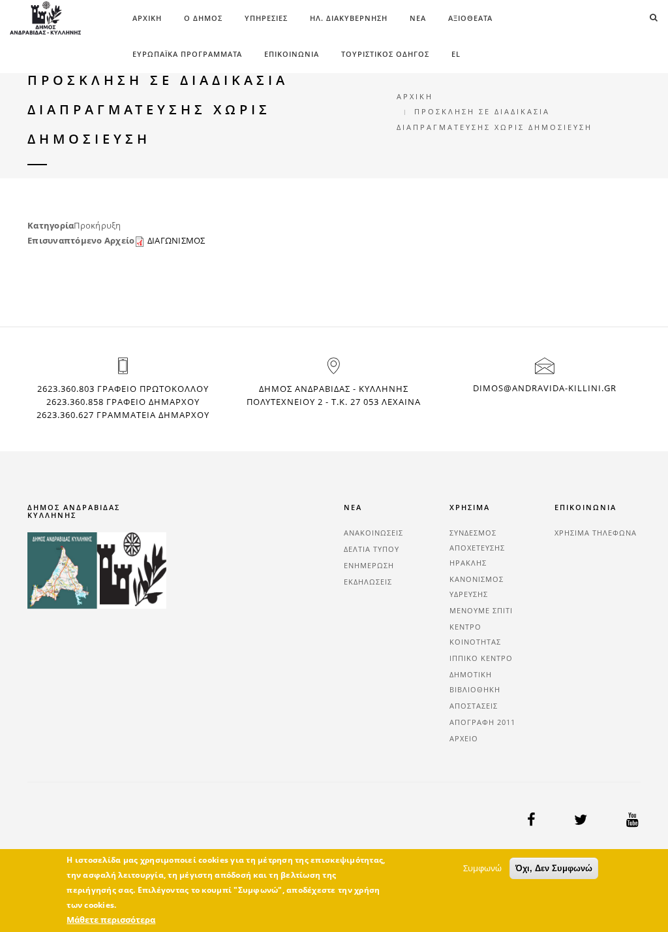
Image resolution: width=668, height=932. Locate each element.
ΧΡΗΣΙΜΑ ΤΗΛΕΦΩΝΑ (595, 533)
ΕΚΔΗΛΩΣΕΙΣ (368, 582)
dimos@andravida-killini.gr (544, 388)
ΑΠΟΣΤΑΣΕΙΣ (473, 706)
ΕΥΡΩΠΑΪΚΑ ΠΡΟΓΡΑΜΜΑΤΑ (187, 54)
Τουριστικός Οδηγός (385, 54)
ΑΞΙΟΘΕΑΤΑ (470, 18)
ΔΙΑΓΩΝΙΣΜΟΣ (176, 240)
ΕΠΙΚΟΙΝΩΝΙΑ (291, 54)
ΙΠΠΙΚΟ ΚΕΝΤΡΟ (481, 658)
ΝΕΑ (418, 18)
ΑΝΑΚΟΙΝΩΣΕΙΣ (373, 533)
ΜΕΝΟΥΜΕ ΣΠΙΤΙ (481, 610)
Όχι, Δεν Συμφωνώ (553, 868)
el (456, 54)
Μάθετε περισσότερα (111, 919)
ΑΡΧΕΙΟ (463, 738)
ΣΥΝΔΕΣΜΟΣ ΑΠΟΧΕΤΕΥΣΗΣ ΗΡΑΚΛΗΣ (477, 548)
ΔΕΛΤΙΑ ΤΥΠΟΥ (371, 549)
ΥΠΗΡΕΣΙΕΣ (266, 18)
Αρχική (147, 18)
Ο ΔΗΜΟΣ (203, 18)
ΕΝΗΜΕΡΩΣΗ (369, 565)
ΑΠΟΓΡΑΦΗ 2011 (482, 722)
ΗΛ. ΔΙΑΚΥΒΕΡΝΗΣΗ (348, 18)
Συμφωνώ (482, 868)
